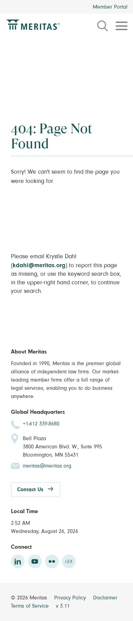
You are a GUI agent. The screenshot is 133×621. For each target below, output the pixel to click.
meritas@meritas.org (47, 466)
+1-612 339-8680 (41, 423)
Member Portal (110, 7)
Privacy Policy (71, 597)
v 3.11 (63, 606)
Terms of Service (30, 606)
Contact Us (30, 489)
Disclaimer (105, 597)
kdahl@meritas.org (39, 265)
